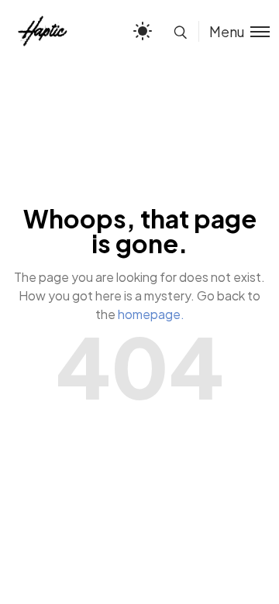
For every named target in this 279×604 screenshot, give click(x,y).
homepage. (151, 314)
